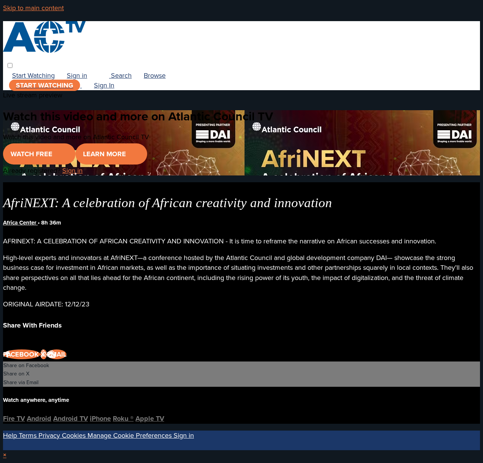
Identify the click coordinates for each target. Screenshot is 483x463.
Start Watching (33, 75)
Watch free (32, 154)
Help (11, 435)
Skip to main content (33, 8)
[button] (10, 65)
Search (120, 75)
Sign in (77, 75)
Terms (28, 435)
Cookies (75, 435)
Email (56, 354)
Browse (155, 75)
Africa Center (20, 222)
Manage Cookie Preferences (131, 435)
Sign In (104, 85)
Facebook (21, 354)
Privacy (50, 435)
